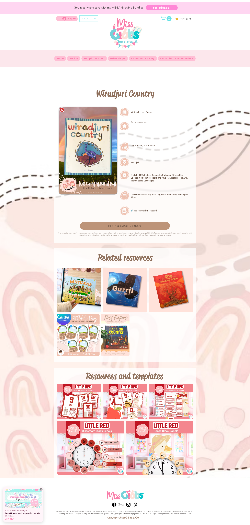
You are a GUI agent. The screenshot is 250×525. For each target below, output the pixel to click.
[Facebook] (114, 505)
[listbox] (88, 18)
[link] (166, 18)
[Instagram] (128, 505)
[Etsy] (121, 505)
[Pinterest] (135, 505)
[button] (88, 18)
